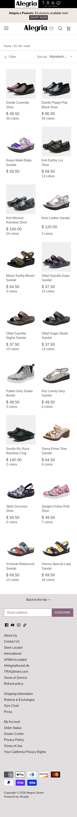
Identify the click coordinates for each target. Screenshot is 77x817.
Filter (12, 56)
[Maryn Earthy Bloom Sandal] (21, 257)
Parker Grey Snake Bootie (19, 393)
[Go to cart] (68, 28)
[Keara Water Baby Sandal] (21, 141)
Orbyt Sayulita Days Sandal (55, 278)
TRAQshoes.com (16, 671)
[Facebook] (6, 625)
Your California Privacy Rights (25, 752)
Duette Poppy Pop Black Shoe (54, 105)
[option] (38, 15)
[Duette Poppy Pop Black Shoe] (56, 84)
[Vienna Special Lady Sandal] (56, 545)
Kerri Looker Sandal (56, 218)
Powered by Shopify (16, 796)
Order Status (13, 728)
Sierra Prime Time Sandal (54, 451)
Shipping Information (18, 693)
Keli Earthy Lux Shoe (52, 162)
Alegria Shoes (35, 792)
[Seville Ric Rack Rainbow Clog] (21, 430)
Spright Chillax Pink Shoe (55, 508)
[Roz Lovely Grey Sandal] (56, 372)
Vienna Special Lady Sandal (56, 566)
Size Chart (11, 705)
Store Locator (13, 647)
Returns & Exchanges (19, 699)
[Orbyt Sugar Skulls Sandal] (56, 314)
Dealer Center (14, 734)
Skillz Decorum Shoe (16, 508)
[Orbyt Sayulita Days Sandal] (56, 257)
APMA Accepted (15, 659)
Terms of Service (15, 677)
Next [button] (65, 15)
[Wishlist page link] (51, 28)
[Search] (60, 28)
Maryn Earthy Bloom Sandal (20, 278)
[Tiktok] (24, 625)
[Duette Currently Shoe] (21, 84)
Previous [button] (12, 15)
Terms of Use (13, 746)
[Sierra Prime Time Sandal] (56, 430)
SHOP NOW (38, 17)
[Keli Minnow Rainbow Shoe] (21, 199)
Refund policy (13, 683)
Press (8, 712)
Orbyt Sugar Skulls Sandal (55, 335)
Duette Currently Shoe (17, 105)
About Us (10, 635)
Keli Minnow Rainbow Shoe (16, 220)
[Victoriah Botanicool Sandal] (21, 545)
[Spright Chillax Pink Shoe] (56, 487)
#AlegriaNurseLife (16, 665)
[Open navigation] (6, 28)
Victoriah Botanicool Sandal (20, 566)
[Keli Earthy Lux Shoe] (56, 141)
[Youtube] (12, 625)
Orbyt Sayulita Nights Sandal (16, 335)
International (12, 653)
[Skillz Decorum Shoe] (21, 487)
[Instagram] (18, 625)
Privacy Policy (14, 739)
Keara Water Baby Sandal (19, 162)
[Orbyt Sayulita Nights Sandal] (21, 314)
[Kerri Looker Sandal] (56, 199)
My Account (12, 721)
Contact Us (12, 641)
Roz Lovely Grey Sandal (53, 393)
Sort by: (42, 56)
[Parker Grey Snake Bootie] (21, 372)
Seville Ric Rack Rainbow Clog (17, 451)
